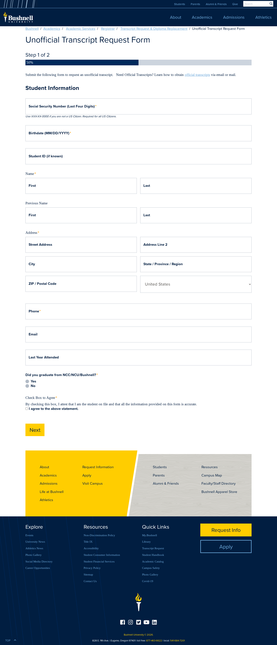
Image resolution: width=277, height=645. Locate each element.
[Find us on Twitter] (138, 622)
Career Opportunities (37, 567)
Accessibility (91, 548)
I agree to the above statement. (53, 408)
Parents (195, 4)
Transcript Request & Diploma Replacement (153, 28)
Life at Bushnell (52, 491)
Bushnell (32, 28)
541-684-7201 (177, 640)
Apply (86, 475)
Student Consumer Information (102, 554)
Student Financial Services (99, 561)
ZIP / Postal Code (42, 283)
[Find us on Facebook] (122, 622)
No (33, 386)
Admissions (48, 483)
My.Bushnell (149, 535)
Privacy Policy (92, 567)
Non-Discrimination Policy (99, 535)
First (32, 185)
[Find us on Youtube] (146, 622)
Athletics (46, 499)
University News (35, 541)
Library (146, 541)
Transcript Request (153, 548)
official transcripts (197, 75)
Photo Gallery (33, 554)
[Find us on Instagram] (130, 622)
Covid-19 (147, 581)
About (44, 466)
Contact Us (90, 581)
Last (146, 185)
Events (29, 535)
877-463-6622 (154, 640)
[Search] (271, 4)
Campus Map (211, 475)
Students (179, 4)
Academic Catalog (153, 561)
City (32, 264)
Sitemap (88, 574)
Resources (209, 466)
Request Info (226, 530)
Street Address (40, 244)
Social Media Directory (39, 561)
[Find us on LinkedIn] (154, 622)
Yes (33, 381)
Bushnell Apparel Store (219, 491)
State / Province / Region (163, 264)
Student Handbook (153, 554)
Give (235, 4)
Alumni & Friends (216, 4)
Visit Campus (92, 483)
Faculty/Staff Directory (218, 483)
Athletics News (34, 548)
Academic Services (80, 28)
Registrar (108, 28)
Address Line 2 (155, 244)
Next (35, 429)
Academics (51, 28)
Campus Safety (151, 567)
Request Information (98, 466)
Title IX (88, 541)
